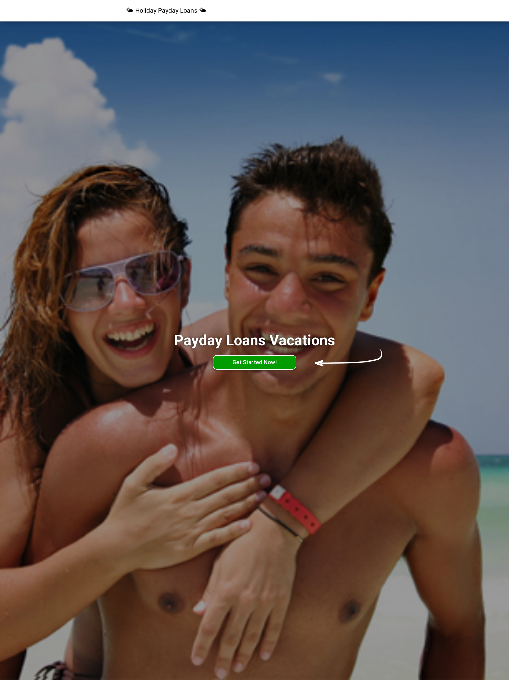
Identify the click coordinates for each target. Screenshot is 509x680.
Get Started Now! (254, 362)
